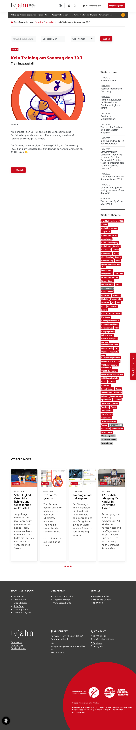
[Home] (23, 6)
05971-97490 (99, 636)
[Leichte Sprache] (69, 6)
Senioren (69, 15)
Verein (23, 15)
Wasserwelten (58, 15)
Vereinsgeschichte (62, 602)
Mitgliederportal (116, 6)
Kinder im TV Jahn (22, 612)
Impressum (16, 642)
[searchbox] (24, 39)
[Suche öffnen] (75, 6)
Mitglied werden (101, 596)
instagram (97, 646)
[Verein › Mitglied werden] (133, 374)
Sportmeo (98, 602)
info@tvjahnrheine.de (103, 639)
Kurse (76, 15)
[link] (24, 515)
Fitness (40, 15)
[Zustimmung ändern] (6, 721)
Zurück (20, 170)
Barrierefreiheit (18, 648)
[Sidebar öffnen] (123, 15)
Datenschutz (17, 645)
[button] (65, 566)
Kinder (47, 15)
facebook (97, 643)
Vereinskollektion (93, 6)
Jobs (114, 15)
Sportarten (31, 15)
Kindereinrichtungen (88, 15)
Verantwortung (105, 15)
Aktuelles (15, 15)
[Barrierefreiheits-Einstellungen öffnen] (60, 5)
